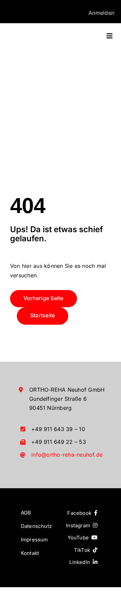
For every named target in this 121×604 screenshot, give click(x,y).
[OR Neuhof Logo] (34, 32)
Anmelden (101, 12)
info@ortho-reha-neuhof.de (67, 454)
